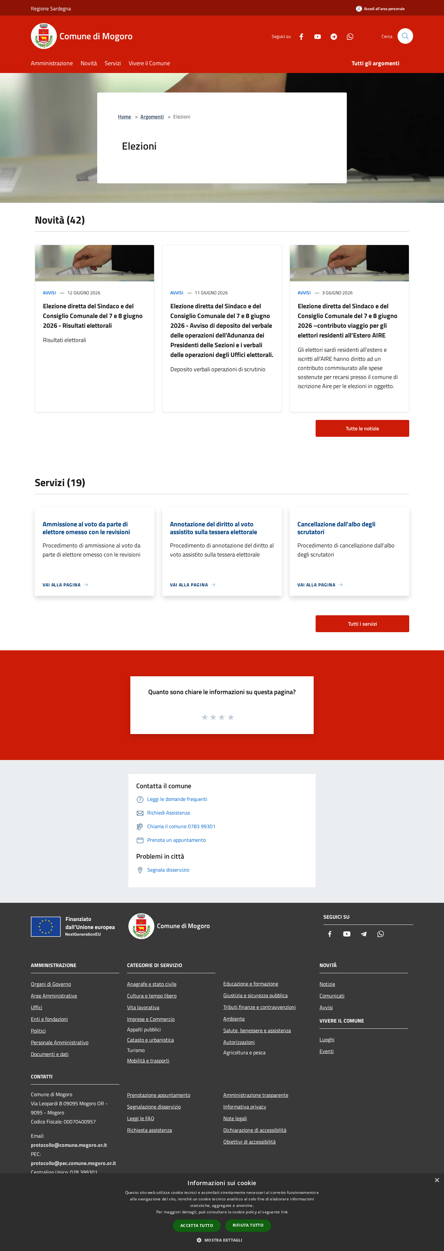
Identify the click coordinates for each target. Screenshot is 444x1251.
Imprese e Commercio (151, 1019)
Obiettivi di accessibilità (249, 1142)
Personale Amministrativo (59, 1042)
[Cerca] (405, 36)
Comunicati (332, 996)
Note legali (235, 1118)
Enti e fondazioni (49, 1019)
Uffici (36, 1007)
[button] (222, 1240)
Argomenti (152, 116)
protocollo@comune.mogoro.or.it (69, 1145)
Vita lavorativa (143, 1007)
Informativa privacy (244, 1106)
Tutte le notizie (362, 428)
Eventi (327, 1051)
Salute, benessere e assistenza (257, 1030)
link (284, 1212)
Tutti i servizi (362, 624)
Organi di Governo (51, 984)
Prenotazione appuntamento (158, 1095)
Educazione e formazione (250, 983)
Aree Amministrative (54, 996)
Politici (38, 1031)
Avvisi (49, 292)
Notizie (327, 984)
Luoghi (327, 1039)
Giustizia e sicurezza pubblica (255, 995)
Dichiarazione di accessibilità (254, 1130)
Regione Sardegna (51, 8)
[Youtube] (314, 35)
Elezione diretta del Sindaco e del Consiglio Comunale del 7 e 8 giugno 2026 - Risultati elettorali (93, 315)
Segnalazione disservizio (154, 1106)
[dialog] (222, 1212)
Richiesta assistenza (149, 1130)
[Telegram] (331, 35)
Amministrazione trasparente (255, 1095)
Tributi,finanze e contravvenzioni (259, 1007)
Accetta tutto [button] (196, 1225)
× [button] (436, 1180)
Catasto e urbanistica (150, 1040)
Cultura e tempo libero (151, 996)
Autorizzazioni (239, 1042)
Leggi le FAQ (140, 1118)
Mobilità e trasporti (148, 1060)
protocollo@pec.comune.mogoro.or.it (73, 1163)
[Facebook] (298, 35)
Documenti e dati (50, 1054)
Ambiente (234, 1019)
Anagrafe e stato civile (151, 984)
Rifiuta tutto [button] (248, 1225)
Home (124, 116)
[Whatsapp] (347, 35)
